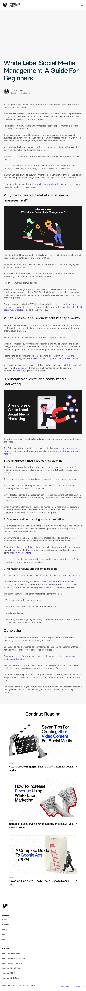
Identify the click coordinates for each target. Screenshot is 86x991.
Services (5, 925)
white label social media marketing (53, 184)
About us (5, 939)
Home (4, 920)
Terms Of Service (77, 986)
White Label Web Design (11, 953)
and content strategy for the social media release (54, 359)
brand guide (20, 368)
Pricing (4, 930)
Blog (3, 935)
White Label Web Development (13, 958)
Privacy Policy (64, 986)
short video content (21, 553)
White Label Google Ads (11, 968)
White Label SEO (8, 973)
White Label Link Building (11, 978)
